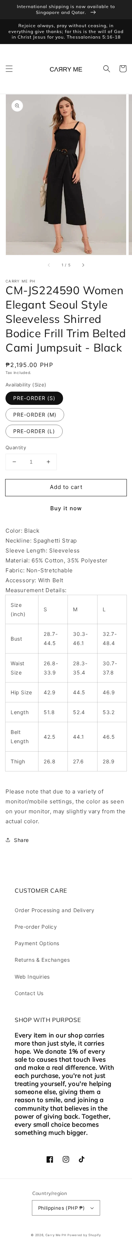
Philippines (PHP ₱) (61, 1208)
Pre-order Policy (36, 927)
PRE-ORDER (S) (34, 398)
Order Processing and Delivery (54, 910)
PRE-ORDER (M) (34, 414)
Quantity (16, 447)
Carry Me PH (55, 1235)
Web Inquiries (32, 976)
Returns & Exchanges (42, 960)
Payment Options (37, 943)
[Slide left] (49, 265)
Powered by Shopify (84, 1235)
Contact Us (29, 993)
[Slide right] (83, 265)
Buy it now (66, 508)
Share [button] (21, 840)
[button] (9, 69)
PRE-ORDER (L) (34, 431)
